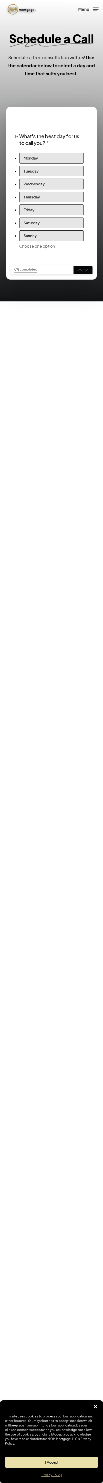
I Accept (51, 1462)
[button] (95, 1406)
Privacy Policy (52, 1475)
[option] (51, 158)
